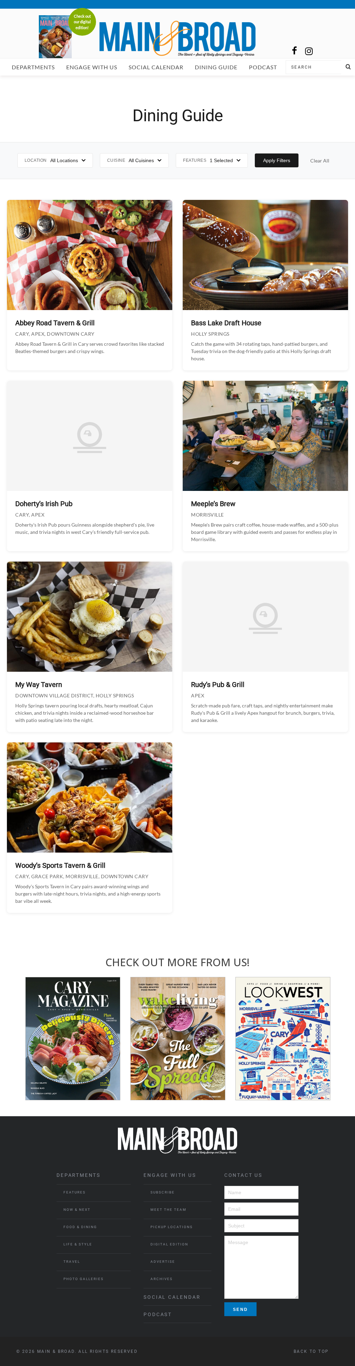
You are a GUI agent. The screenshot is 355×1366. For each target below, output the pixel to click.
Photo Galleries (83, 1279)
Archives (161, 1279)
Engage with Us (91, 67)
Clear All (319, 161)
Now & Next (76, 1209)
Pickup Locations (171, 1227)
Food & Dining (80, 1227)
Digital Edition (169, 1244)
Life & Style (77, 1244)
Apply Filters (276, 160)
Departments (33, 67)
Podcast (263, 67)
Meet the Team (168, 1209)
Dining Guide (216, 67)
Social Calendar (156, 67)
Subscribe (162, 1192)
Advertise (162, 1261)
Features (74, 1192)
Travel (71, 1261)
